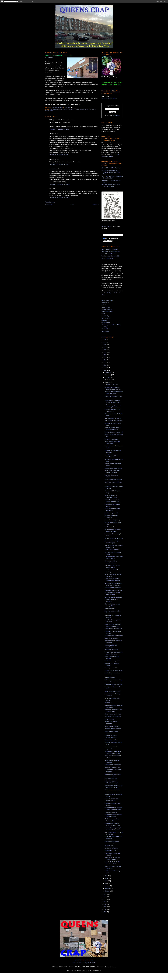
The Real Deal (105, 329)
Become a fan (105, 226)
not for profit (91, 109)
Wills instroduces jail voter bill (113, 418)
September (108, 380)
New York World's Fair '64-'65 (110, 249)
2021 (105, 352)
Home (72, 205)
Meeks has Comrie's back (112, 726)
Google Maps (108, 293)
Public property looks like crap (113, 479)
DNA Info (50, 58)
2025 (105, 342)
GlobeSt (104, 313)
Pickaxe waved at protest (112, 549)
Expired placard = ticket (111, 668)
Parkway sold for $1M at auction (114, 670)
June (106, 878)
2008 (105, 907)
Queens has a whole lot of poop (113, 590)
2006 (105, 912)
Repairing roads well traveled (113, 764)
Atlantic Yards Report (107, 300)
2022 (105, 350)
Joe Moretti (52, 169)
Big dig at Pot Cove (110, 850)
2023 (105, 347)
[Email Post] (71, 107)
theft (51, 110)
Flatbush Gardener (107, 309)
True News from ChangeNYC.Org (111, 256)
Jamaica (82, 109)
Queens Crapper (57, 107)
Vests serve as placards (111, 649)
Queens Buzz (105, 320)
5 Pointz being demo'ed (111, 513)
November (108, 375)
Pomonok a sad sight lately (112, 520)
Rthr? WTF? (108, 702)
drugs (78, 109)
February (107, 888)
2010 (105, 902)
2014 (105, 370)
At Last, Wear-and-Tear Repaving (111, 168)
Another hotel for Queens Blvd (113, 628)
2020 (105, 355)
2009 (105, 904)
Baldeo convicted (109, 719)
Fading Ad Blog (106, 307)
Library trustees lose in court (113, 714)
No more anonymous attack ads (114, 538)
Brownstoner (105, 302)
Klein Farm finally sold (111, 778)
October (107, 377)
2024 (105, 345)
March (107, 886)
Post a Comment (50, 202)
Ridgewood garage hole (111, 740)
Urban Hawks (105, 331)
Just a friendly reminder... (112, 638)
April (106, 883)
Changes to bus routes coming (113, 468)
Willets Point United (107, 258)
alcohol (53, 109)
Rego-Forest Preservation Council (111, 251)
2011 (105, 899)
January (107, 891)
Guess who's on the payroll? (112, 691)
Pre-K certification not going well (114, 432)
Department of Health (67, 109)
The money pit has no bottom (113, 728)
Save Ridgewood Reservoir (109, 254)
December (108, 372)
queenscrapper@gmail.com (84, 963)
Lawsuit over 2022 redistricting (113, 597)
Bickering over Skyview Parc (113, 587)
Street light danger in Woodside (113, 684)
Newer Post (48, 205)
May (106, 881)
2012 (105, 897)
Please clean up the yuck (112, 439)
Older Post (96, 205)
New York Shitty (106, 318)
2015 (105, 367)
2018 (105, 360)
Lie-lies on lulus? (109, 845)
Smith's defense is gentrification (114, 661)
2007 (105, 909)
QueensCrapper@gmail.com (109, 98)
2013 (105, 894)
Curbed (103, 305)
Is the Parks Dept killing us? (113, 716)
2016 (105, 365)
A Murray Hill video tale (111, 384)
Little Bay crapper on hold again (113, 420)
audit (58, 109)
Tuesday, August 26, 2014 (59, 129)
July (106, 876)
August (107, 382)
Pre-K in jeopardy (109, 527)
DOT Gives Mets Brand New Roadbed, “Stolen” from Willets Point (111, 172)
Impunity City (105, 316)
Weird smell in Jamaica (111, 848)
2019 (105, 357)
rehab (47, 110)
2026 (105, 340)
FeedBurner (116, 115)
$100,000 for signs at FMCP (112, 767)
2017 (105, 362)
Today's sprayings (110, 608)
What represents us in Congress (114, 635)
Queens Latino (106, 322)
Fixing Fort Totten (110, 677)
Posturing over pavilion (111, 812)
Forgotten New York (107, 311)
